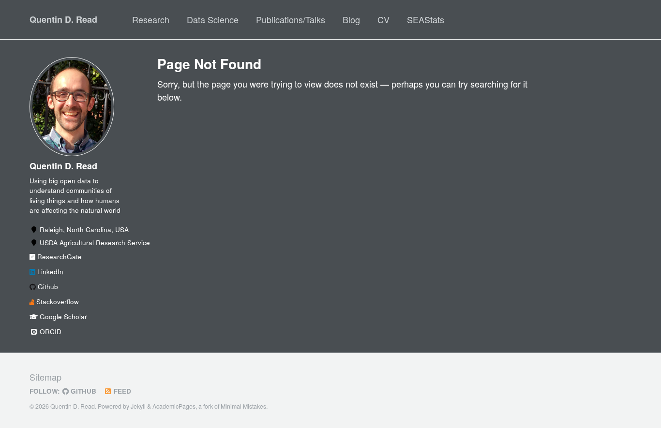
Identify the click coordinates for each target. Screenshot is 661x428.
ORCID (49, 331)
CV (383, 19)
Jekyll (138, 406)
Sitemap (45, 376)
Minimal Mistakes (243, 406)
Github (47, 286)
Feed (121, 391)
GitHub (82, 391)
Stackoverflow (56, 301)
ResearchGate (58, 256)
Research (150, 19)
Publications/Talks (290, 19)
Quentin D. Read (63, 19)
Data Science (213, 19)
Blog (351, 19)
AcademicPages (173, 406)
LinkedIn (49, 271)
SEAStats (425, 19)
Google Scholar (62, 316)
